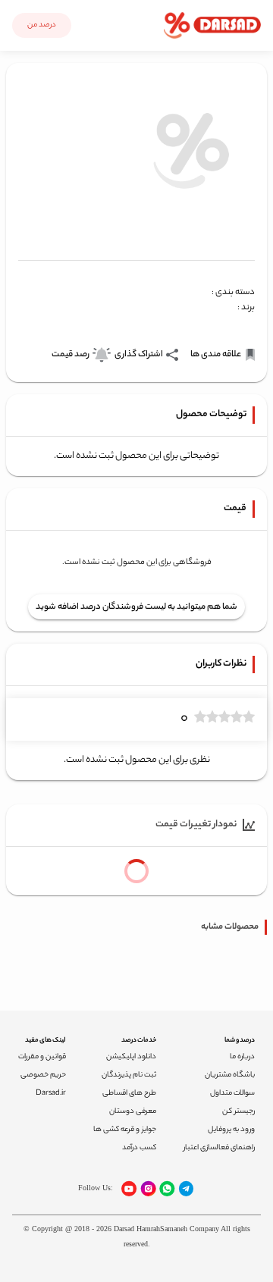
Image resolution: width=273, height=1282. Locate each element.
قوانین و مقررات (42, 1057)
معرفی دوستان (132, 1111)
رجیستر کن (238, 1111)
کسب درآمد (139, 1148)
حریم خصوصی (43, 1075)
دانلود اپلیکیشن (131, 1057)
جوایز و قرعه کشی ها (124, 1130)
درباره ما (242, 1057)
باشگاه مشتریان (230, 1075)
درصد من (41, 25)
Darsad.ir (51, 1093)
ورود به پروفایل (231, 1130)
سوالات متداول (232, 1093)
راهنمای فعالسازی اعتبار (219, 1148)
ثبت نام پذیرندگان (129, 1075)
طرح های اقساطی (129, 1093)
